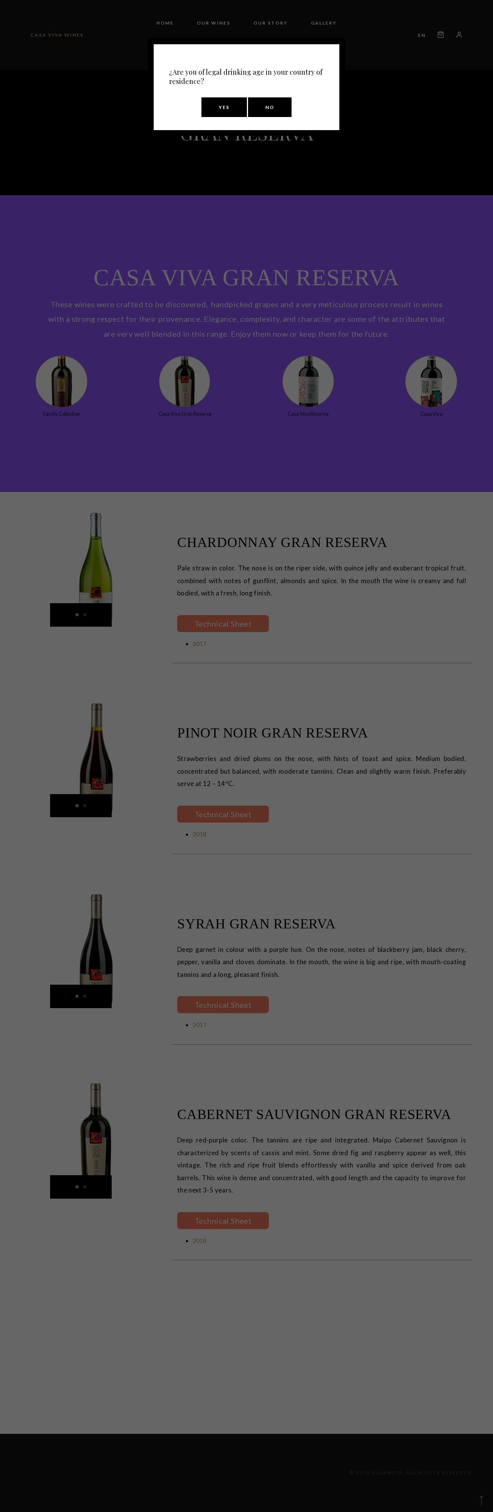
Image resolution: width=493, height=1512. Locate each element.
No (269, 107)
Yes (224, 107)
